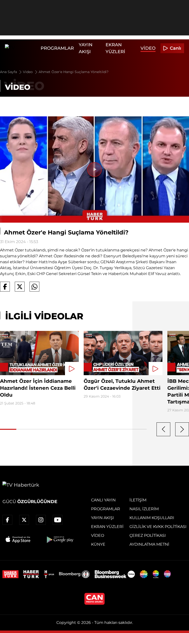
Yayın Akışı (102, 517)
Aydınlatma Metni (149, 544)
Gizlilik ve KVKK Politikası (158, 526)
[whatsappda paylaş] (34, 287)
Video (148, 48)
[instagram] (41, 520)
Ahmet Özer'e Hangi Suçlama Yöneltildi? (74, 72)
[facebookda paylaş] (5, 287)
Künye (98, 544)
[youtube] (58, 520)
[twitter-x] (24, 520)
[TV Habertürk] (21, 48)
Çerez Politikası (147, 535)
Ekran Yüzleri (107, 526)
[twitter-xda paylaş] (20, 287)
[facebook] (7, 520)
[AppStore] (18, 539)
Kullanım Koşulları (151, 517)
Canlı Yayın (103, 500)
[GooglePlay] (59, 539)
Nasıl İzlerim (144, 509)
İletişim (137, 500)
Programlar (57, 48)
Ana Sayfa (9, 72)
